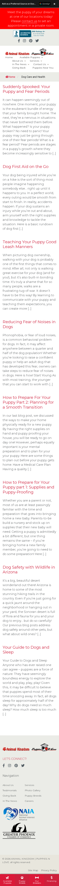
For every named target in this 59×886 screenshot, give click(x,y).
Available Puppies (30, 57)
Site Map (33, 870)
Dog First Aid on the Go (26, 166)
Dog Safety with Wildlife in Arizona (29, 569)
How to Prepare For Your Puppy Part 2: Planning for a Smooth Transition (28, 402)
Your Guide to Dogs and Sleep (26, 649)
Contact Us (39, 64)
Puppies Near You (42, 67)
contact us (29, 21)
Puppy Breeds (33, 795)
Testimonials (10, 790)
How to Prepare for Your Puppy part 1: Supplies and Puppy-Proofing (28, 487)
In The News (19, 64)
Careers (29, 800)
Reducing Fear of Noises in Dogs (29, 324)
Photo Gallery (32, 790)
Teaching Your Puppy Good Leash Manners (29, 244)
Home (9, 57)
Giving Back (19, 67)
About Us (17, 60)
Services (34, 60)
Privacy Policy (49, 870)
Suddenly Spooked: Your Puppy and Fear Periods (26, 89)
